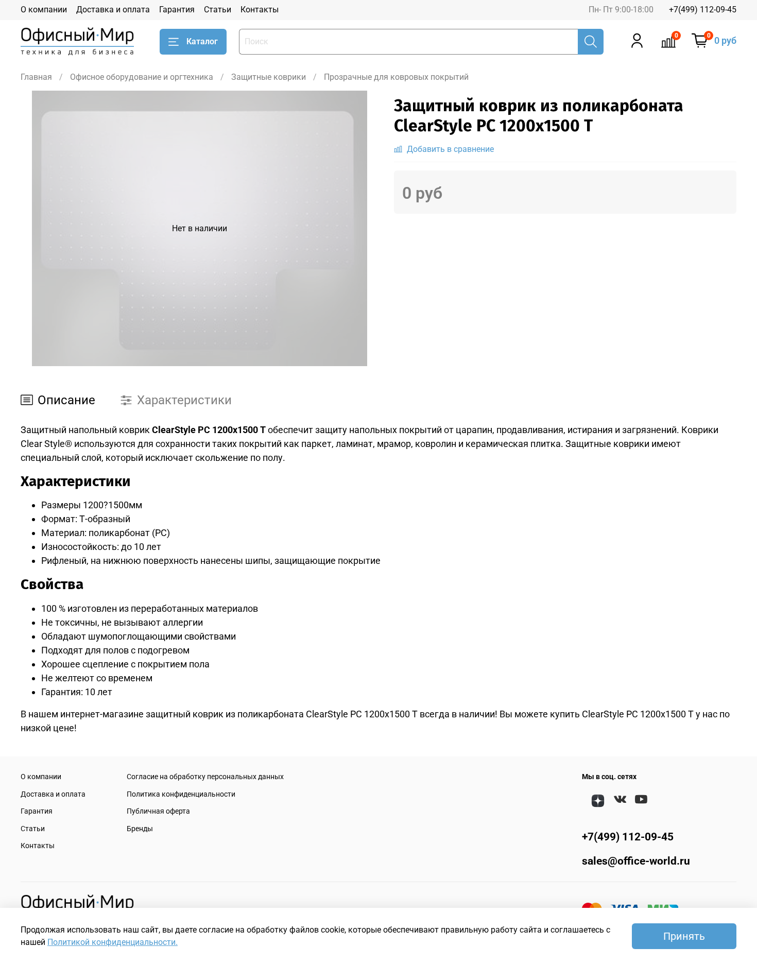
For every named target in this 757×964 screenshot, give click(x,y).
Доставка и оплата (113, 9)
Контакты (259, 9)
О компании (44, 9)
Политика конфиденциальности (181, 794)
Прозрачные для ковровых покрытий (396, 77)
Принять (684, 936)
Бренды (140, 828)
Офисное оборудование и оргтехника (141, 77)
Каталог (202, 41)
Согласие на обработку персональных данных (205, 776)
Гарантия (177, 9)
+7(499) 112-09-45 (702, 9)
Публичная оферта (158, 811)
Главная (36, 77)
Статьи (217, 9)
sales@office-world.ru (636, 861)
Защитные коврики (268, 77)
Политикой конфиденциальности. (112, 942)
